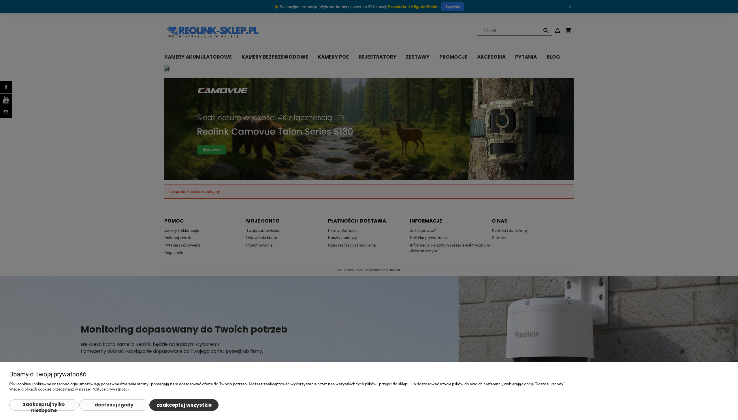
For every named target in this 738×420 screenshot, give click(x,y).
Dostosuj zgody (114, 405)
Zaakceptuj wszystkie (184, 405)
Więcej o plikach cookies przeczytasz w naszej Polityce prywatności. (69, 389)
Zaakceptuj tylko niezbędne (44, 406)
